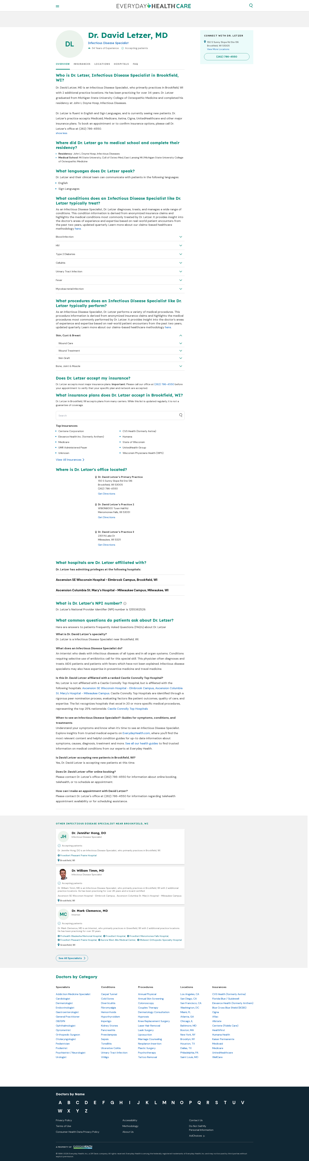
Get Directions (106, 493)
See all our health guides (141, 743)
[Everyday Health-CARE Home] (154, 5)
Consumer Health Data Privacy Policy (77, 1132)
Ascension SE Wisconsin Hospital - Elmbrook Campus (118, 688)
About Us (128, 1132)
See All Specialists (70, 958)
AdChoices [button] (195, 1135)
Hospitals (121, 64)
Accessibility (129, 1120)
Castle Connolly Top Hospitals (128, 709)
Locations (102, 64)
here (78, 229)
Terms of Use (63, 1126)
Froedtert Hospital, (116, 936)
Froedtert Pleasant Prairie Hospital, (78, 939)
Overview (63, 64)
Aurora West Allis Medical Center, (118, 939)
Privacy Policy (64, 1120)
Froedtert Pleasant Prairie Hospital (78, 855)
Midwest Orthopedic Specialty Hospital (161, 939)
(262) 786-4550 (164, 384)
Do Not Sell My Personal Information (201, 1128)
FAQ (135, 64)
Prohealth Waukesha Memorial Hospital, (81, 936)
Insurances (82, 64)
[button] (250, 6)
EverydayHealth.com (136, 733)
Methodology (130, 1126)
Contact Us (196, 1120)
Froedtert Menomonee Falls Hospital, (149, 936)
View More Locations (218, 49)
